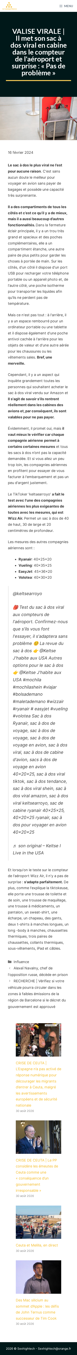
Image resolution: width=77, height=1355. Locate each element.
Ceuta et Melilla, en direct (37, 1245)
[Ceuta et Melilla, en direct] (38, 1236)
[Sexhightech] (9, 6)
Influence (21, 962)
